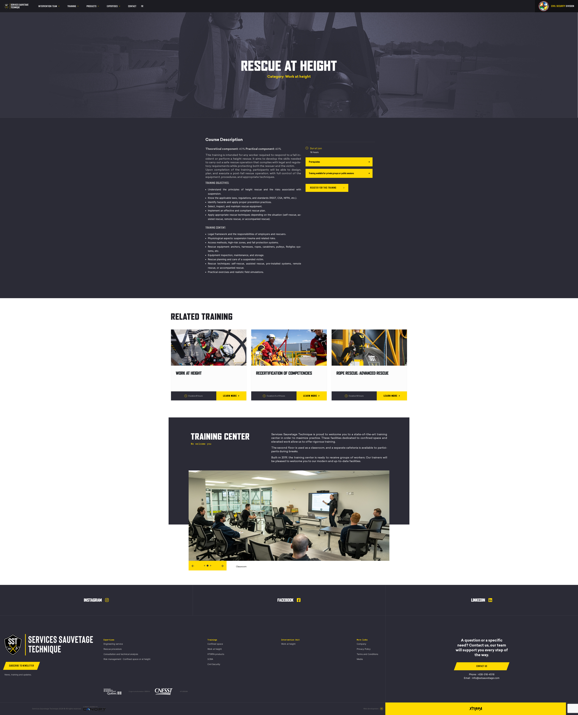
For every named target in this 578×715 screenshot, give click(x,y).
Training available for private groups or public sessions (331, 173)
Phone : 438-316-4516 (481, 674)
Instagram (93, 600)
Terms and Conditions (367, 654)
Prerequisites (314, 161)
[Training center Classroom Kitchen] (289, 512)
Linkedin (478, 600)
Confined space (215, 644)
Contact (132, 6)
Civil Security (213, 664)
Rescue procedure (113, 649)
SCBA (210, 659)
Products (91, 6)
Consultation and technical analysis (121, 654)
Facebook (285, 600)
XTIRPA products (215, 654)
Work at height (214, 649)
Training (71, 6)
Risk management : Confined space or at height (127, 659)
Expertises (112, 6)
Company (361, 644)
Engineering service (113, 644)
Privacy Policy (364, 649)
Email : (481, 677)
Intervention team (47, 6)
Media (360, 659)
